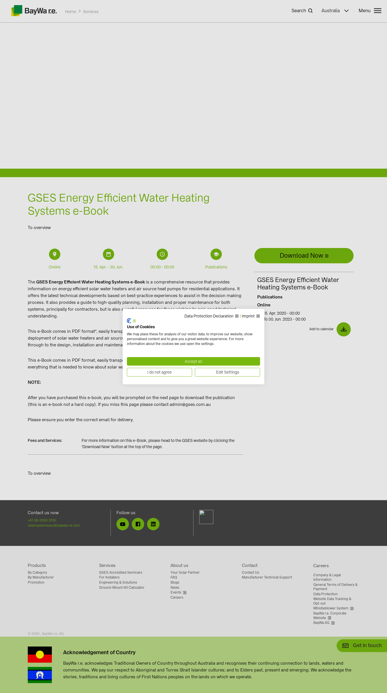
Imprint (248, 316)
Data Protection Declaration (208, 316)
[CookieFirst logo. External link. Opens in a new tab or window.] (131, 320)
